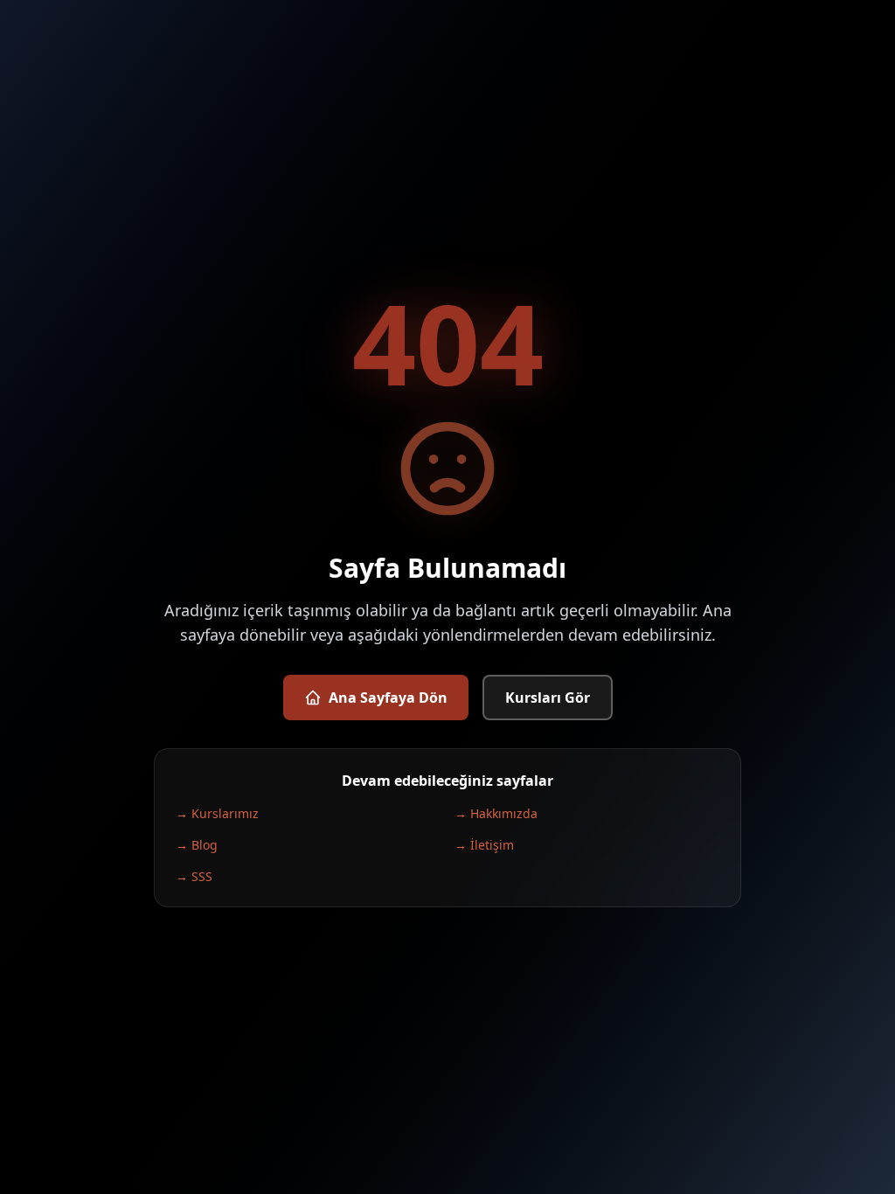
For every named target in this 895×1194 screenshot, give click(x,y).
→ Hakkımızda (496, 813)
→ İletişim (484, 844)
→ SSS (194, 876)
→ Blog (197, 844)
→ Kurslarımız (217, 813)
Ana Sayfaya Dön (388, 697)
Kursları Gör (547, 697)
